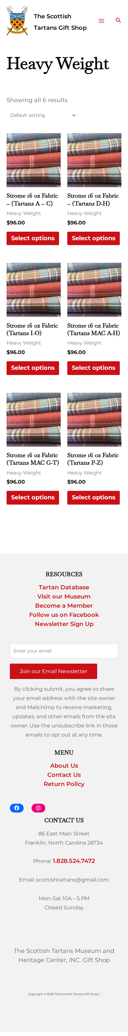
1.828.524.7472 (74, 861)
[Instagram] (38, 808)
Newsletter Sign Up (64, 624)
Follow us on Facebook (64, 614)
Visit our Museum (64, 596)
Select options (33, 238)
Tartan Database (64, 587)
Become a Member (64, 605)
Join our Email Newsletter (53, 671)
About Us (64, 765)
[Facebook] (17, 808)
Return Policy (64, 784)
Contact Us (64, 774)
